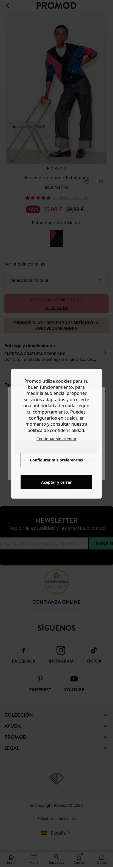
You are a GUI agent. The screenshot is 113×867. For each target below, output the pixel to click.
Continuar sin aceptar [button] (56, 438)
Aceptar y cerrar (56, 482)
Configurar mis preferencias (56, 460)
